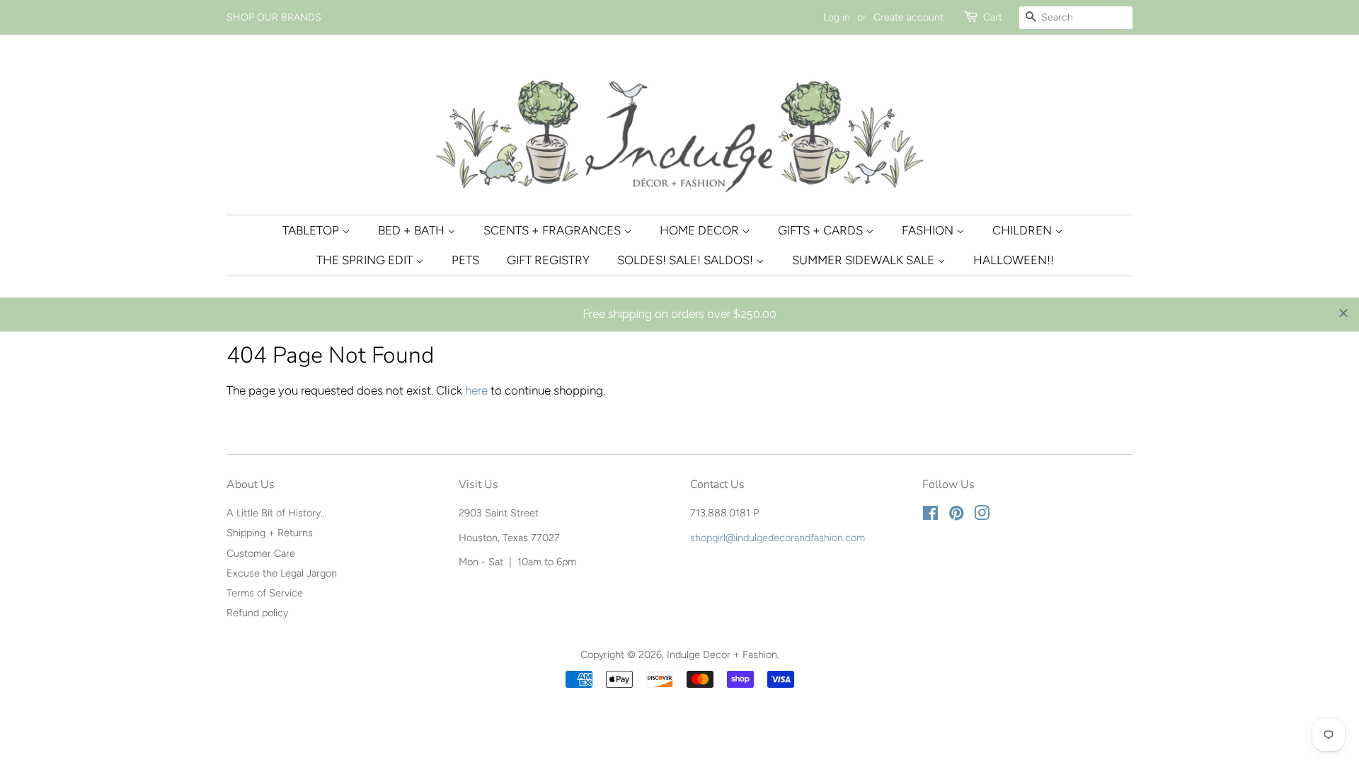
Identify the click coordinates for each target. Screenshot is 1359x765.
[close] (1343, 313)
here (476, 390)
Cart (992, 17)
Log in (836, 17)
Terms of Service (264, 592)
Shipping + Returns (269, 532)
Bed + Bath (412, 230)
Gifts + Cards (822, 230)
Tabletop (312, 230)
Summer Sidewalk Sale (864, 260)
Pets (465, 260)
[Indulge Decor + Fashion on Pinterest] (956, 515)
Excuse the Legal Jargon (281, 573)
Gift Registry (548, 260)
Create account (908, 17)
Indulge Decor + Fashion (722, 654)
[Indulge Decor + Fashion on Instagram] (982, 515)
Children (1023, 230)
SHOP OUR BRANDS (273, 17)
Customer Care (260, 553)
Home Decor (701, 230)
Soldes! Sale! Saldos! (686, 260)
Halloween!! (1013, 260)
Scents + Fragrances (553, 230)
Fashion (929, 230)
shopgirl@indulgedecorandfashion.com (777, 537)
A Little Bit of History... (276, 512)
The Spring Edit (365, 260)
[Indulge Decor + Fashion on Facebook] (930, 515)
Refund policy (257, 612)
